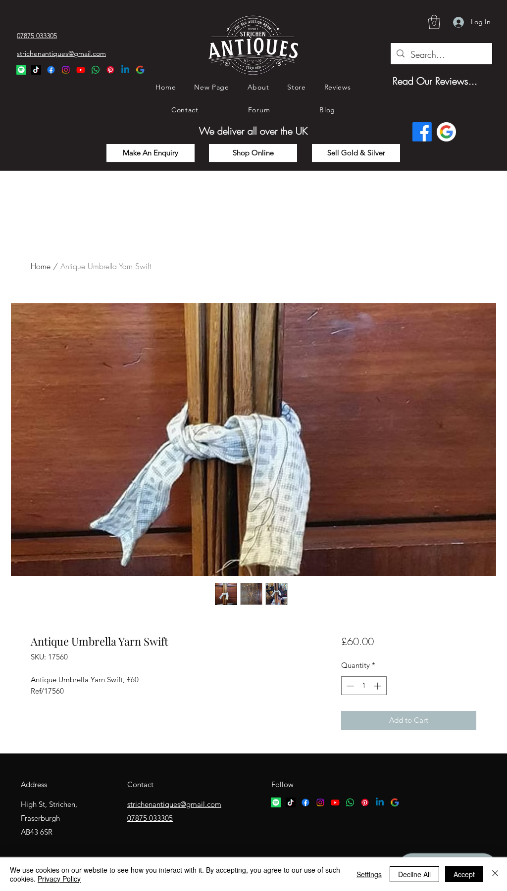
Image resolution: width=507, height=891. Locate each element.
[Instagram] (66, 70)
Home (41, 266)
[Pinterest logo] (365, 802)
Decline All (414, 874)
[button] (434, 22)
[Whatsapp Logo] (96, 70)
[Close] (495, 874)
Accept (464, 874)
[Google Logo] (140, 70)
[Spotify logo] (276, 802)
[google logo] (395, 802)
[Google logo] (446, 131)
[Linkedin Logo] (125, 70)
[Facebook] (51, 70)
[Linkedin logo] (380, 802)
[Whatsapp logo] (350, 802)
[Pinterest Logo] (110, 70)
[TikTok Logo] (36, 70)
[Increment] (378, 686)
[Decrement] (349, 686)
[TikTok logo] (291, 802)
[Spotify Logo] (21, 70)
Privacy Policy (59, 879)
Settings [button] (369, 874)
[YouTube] (81, 70)
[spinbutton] (363, 686)
